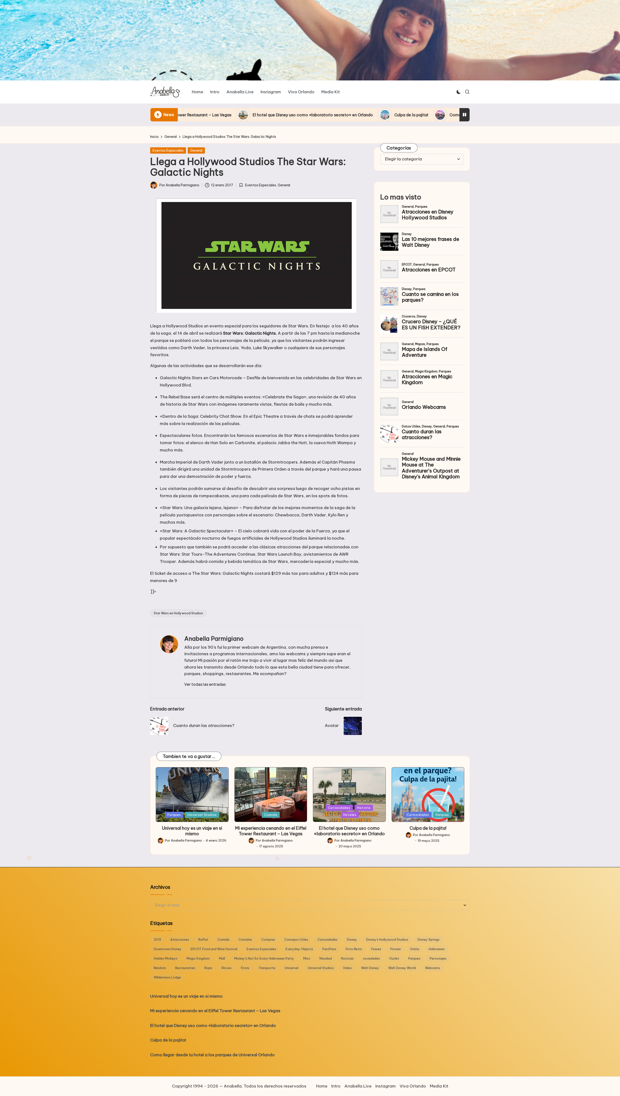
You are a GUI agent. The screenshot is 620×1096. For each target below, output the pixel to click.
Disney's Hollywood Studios (387, 939)
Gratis (414, 949)
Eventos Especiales (168, 150)
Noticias (347, 958)
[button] (205, 684)
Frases (376, 949)
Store (245, 968)
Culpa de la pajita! (313, 114)
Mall (222, 958)
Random (160, 968)
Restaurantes (185, 968)
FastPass (329, 949)
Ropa (208, 968)
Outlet (394, 958)
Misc (306, 958)
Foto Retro (354, 949)
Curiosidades (339, 808)
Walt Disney (370, 968)
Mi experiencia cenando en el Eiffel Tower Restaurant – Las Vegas (270, 830)
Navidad (325, 958)
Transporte (266, 968)
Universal (291, 968)
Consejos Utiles (296, 939)
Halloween (437, 949)
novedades (371, 958)
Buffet (203, 939)
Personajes (438, 958)
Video (347, 968)
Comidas (245, 939)
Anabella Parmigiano (214, 638)
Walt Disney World (402, 968)
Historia (364, 808)
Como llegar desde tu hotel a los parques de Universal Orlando (410, 114)
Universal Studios (202, 815)
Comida (270, 815)
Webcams (432, 968)
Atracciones (179, 939)
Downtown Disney (167, 949)
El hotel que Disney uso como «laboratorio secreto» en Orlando (214, 114)
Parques (174, 815)
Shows (226, 968)
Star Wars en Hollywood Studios (178, 613)
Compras (268, 939)
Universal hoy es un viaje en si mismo (192, 830)
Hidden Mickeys (165, 958)
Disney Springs (429, 939)
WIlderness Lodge (167, 977)
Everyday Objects (299, 949)
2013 (157, 939)
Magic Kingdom (198, 958)
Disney (352, 939)
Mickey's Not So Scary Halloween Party (264, 958)
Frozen (395, 949)
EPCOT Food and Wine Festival (214, 949)
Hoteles (349, 815)
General (196, 150)
